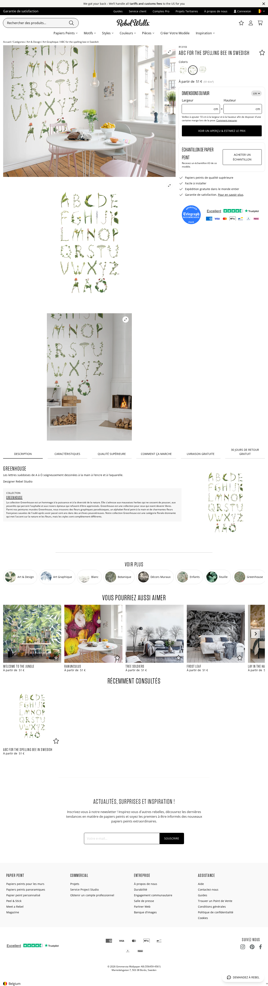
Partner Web (142, 906)
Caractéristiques (67, 454)
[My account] (250, 23)
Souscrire (171, 838)
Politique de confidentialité (215, 912)
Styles (106, 33)
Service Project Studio (84, 889)
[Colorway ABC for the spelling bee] (183, 70)
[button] (259, 11)
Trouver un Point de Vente (215, 901)
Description (23, 454)
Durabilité (140, 889)
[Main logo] (134, 23)
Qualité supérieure (112, 454)
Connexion (244, 11)
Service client (137, 11)
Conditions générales (212, 906)
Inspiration (204, 33)
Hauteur (242, 104)
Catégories (19, 41)
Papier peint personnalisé (23, 895)
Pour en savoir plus (230, 194)
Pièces (146, 33)
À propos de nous (215, 11)
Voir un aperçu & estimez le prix (221, 131)
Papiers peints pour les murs (25, 884)
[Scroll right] (255, 633)
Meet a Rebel (15, 906)
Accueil (7, 41)
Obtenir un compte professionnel (92, 895)
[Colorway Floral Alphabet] (202, 70)
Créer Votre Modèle (175, 33)
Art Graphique (50, 41)
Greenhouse (14, 497)
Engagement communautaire (153, 895)
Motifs (88, 33)
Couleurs (126, 33)
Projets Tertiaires (187, 11)
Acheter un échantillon (242, 157)
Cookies (203, 918)
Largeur (200, 104)
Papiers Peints (64, 33)
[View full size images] (169, 51)
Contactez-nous (208, 889)
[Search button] (71, 23)
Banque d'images (145, 912)
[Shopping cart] (260, 23)
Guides (118, 11)
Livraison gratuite (200, 454)
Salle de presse (144, 901)
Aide (201, 884)
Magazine (12, 912)
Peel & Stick (13, 901)
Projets (74, 884)
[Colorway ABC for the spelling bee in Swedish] (193, 70)
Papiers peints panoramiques (25, 889)
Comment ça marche (156, 454)
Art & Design (34, 41)
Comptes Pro (161, 11)
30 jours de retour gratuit (245, 452)
